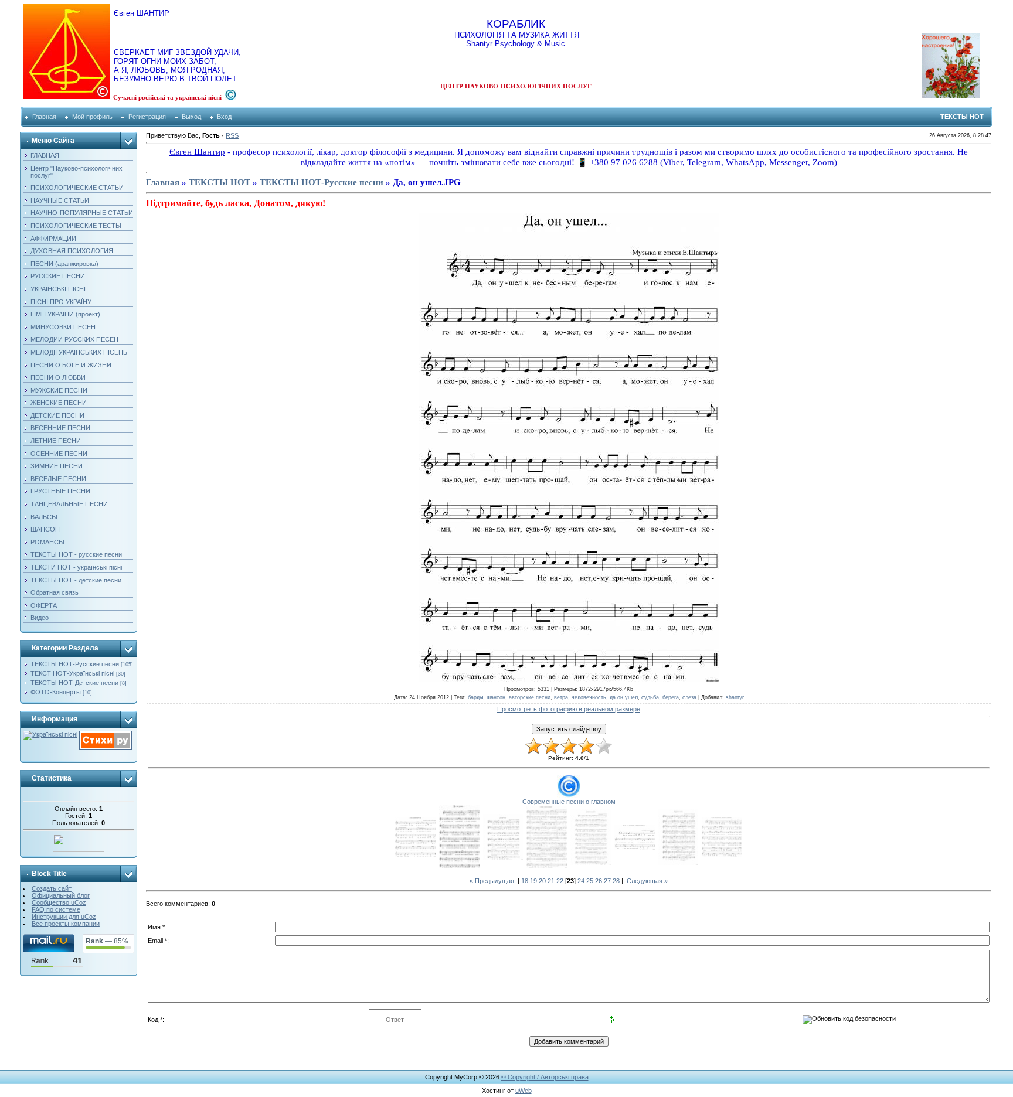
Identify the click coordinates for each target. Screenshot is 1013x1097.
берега (670, 697)
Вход (224, 116)
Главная (44, 116)
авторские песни (529, 697)
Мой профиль (92, 116)
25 (589, 880)
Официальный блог (61, 895)
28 (616, 880)
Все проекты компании (66, 923)
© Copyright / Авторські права (545, 1077)
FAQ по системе (56, 909)
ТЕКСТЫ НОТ (219, 182)
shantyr (735, 697)
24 (580, 880)
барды (475, 697)
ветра (561, 697)
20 (542, 880)
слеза (689, 697)
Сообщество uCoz (59, 902)
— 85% (107, 941)
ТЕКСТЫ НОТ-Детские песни (74, 682)
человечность (589, 697)
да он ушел (624, 697)
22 (559, 880)
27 (607, 880)
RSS (232, 135)
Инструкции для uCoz (64, 916)
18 (524, 880)
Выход (191, 116)
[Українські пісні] (50, 734)
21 (551, 880)
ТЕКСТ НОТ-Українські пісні (72, 673)
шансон (496, 697)
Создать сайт (52, 888)
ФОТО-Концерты (55, 692)
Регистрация (147, 116)
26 (598, 880)
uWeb (523, 1090)
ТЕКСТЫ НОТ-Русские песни (74, 663)
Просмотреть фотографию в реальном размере (568, 709)
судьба (650, 697)
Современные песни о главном (569, 801)
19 (533, 880)
